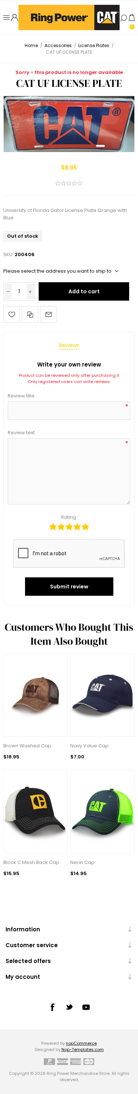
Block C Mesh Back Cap (31, 862)
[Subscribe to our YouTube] (86, 1007)
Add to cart (84, 291)
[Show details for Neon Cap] (102, 811)
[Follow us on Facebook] (52, 1007)
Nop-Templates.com (82, 1049)
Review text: (22, 432)
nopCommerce (81, 1043)
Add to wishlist (11, 314)
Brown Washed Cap (27, 745)
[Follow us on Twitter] (69, 1006)
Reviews (69, 345)
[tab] (69, 345)
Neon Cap (82, 862)
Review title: (22, 395)
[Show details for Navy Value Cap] (102, 695)
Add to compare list (30, 314)
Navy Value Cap (89, 745)
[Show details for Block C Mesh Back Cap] (35, 811)
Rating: (69, 517)
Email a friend (48, 314)
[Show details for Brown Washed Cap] (35, 695)
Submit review (69, 586)
